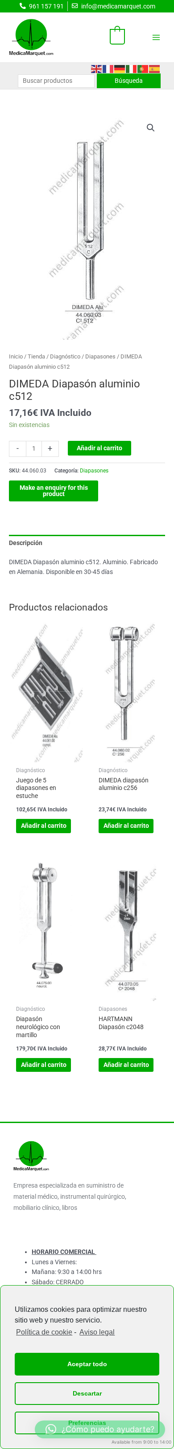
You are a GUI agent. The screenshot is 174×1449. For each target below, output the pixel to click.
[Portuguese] (143, 68)
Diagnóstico (65, 356)
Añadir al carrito (99, 448)
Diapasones (100, 356)
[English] (97, 68)
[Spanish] (155, 68)
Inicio (16, 356)
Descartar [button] (87, 1393)
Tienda (36, 356)
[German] (120, 68)
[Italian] (131, 68)
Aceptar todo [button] (87, 1364)
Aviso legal (97, 1332)
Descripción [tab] (25, 542)
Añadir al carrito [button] (43, 825)
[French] (108, 68)
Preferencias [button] (87, 1422)
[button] (151, 128)
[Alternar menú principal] (156, 37)
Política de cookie (44, 1332)
